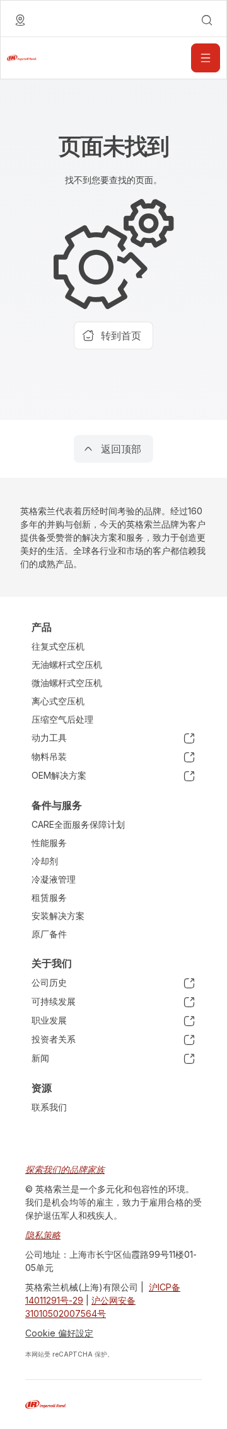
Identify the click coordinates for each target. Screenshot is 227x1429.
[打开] (205, 57)
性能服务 (49, 842)
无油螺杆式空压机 (67, 664)
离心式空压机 (58, 701)
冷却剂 (45, 861)
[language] (20, 20)
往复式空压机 (58, 646)
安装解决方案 (58, 915)
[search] (206, 20)
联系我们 (49, 1107)
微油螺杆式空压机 (67, 682)
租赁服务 (49, 897)
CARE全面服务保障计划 (78, 824)
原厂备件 (49, 934)
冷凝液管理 (54, 879)
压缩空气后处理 (62, 719)
